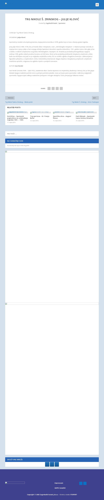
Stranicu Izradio (68, 495)
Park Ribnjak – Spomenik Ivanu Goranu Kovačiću (85, 117)
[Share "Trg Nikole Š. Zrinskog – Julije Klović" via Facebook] (49, 88)
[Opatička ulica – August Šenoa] (63, 112)
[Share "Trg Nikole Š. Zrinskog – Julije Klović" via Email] (61, 88)
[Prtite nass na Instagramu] (52, 464)
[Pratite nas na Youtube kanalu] (57, 464)
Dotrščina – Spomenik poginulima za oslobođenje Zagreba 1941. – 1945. (17, 118)
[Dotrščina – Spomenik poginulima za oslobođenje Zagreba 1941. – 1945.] (17, 112)
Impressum (59, 483)
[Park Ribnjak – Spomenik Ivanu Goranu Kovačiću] (86, 112)
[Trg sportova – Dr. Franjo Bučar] (40, 112)
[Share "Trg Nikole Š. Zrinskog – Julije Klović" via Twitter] (53, 88)
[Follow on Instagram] (85, 483)
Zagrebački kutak (51, 23)
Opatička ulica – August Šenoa (62, 117)
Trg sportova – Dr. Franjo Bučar (39, 117)
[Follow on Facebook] (80, 483)
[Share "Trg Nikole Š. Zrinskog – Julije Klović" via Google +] (57, 88)
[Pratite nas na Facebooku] (47, 464)
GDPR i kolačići (60, 488)
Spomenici (61, 23)
